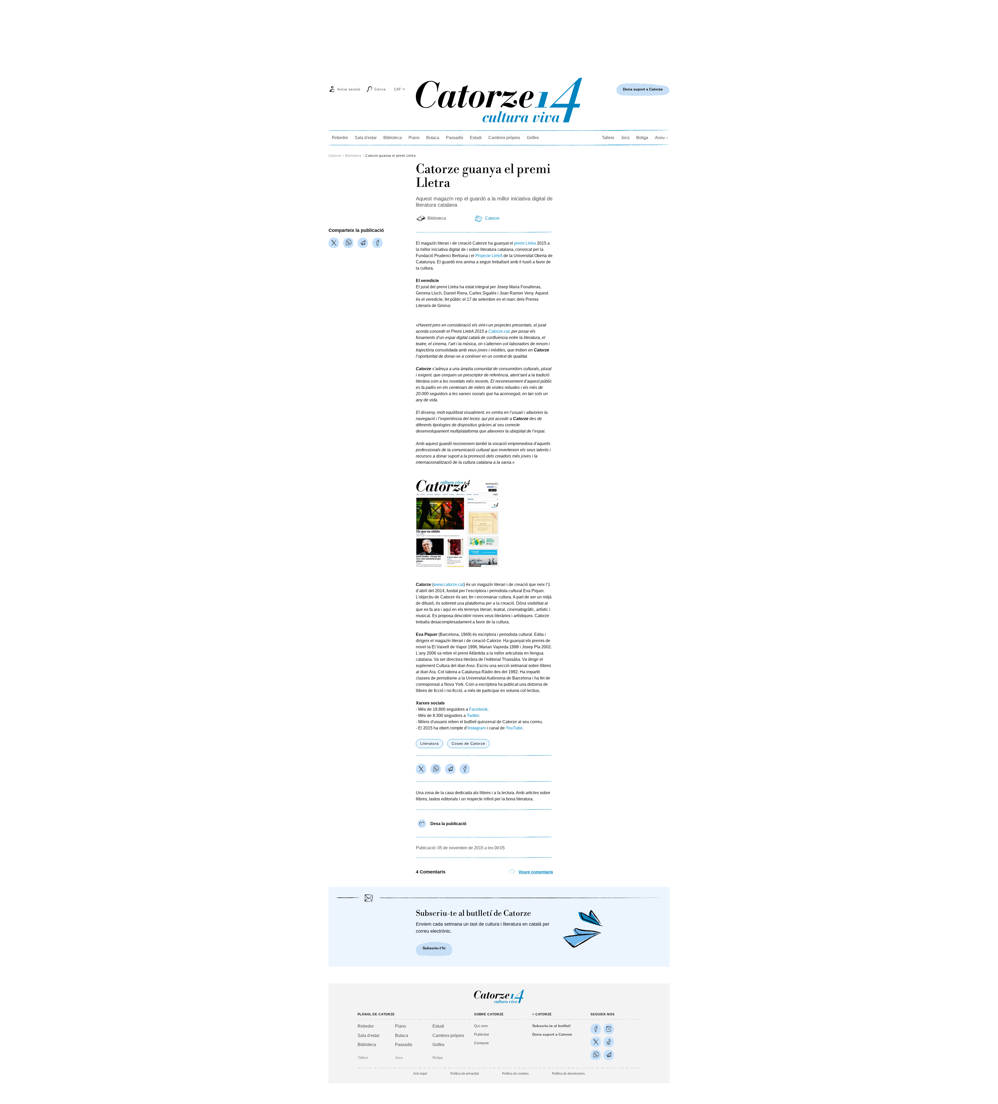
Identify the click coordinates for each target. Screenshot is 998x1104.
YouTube (514, 728)
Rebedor (340, 137)
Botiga (642, 137)
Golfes (533, 137)
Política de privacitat (464, 1073)
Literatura (429, 743)
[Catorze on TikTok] (608, 1042)
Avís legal (420, 1073)
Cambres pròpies (504, 137)
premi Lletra (525, 243)
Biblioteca (392, 137)
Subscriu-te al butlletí (551, 1026)
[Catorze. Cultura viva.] (595, 1029)
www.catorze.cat (449, 584)
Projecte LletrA (488, 255)
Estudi (476, 137)
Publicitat (481, 1034)
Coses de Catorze (468, 743)
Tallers (608, 137)
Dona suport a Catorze (552, 1034)
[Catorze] (499, 1003)
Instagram (477, 728)
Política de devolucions (568, 1073)
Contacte (481, 1043)
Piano (414, 137)
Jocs (625, 137)
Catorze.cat (498, 331)
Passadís (454, 137)
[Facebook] (377, 243)
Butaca (432, 137)
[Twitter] (334, 243)
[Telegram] (363, 243)
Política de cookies (515, 1073)
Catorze (335, 156)
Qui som (481, 1026)
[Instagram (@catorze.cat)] (608, 1029)
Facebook (478, 709)
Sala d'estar (366, 137)
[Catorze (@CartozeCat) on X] (595, 1042)
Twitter (473, 715)
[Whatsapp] (348, 243)
